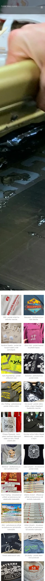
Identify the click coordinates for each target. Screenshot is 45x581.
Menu (42, 7)
